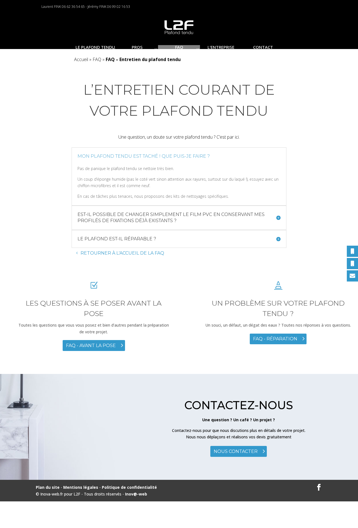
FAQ (97, 59)
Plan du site (48, 487)
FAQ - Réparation (275, 338)
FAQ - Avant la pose (91, 345)
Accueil (81, 59)
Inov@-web (136, 494)
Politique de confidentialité (129, 487)
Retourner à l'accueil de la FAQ (122, 253)
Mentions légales (81, 487)
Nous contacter (236, 451)
